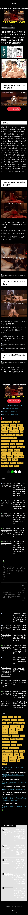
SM (19, 422)
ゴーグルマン (5, 431)
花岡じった (13, 462)
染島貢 (3, 456)
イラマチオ (20, 425)
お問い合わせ (19, 906)
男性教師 (4, 459)
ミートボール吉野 (6, 441)
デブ (22, 431)
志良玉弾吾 (16, 450)
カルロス (9, 428)
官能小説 (12, 444)
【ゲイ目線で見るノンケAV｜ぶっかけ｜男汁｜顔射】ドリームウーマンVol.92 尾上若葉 (19, 532)
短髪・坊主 (14, 459)
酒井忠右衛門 (5, 465)
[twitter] (8, 471)
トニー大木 (4, 434)
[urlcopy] (19, 471)
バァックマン (19, 434)
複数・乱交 (20, 462)
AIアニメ (4, 422)
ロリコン (22, 441)
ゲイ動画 (15, 428)
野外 (11, 465)
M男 (15, 422)
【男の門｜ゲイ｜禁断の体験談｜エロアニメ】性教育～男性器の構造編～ (19, 627)
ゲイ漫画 (21, 428)
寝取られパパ (19, 444)
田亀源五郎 (9, 456)
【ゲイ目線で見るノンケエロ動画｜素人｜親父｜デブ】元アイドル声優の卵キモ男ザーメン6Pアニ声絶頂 (19, 504)
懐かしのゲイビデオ (6, 453)
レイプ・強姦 (15, 441)
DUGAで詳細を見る (14, 109)
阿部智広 (16, 465)
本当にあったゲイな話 (17, 453)
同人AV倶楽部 (5, 444)
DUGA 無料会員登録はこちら (14, 405)
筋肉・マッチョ (5, 462)
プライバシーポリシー (10, 906)
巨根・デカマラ (21, 447)
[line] (12, 471)
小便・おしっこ (5, 447)
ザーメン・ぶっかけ (14, 431)
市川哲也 (4, 450)
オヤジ (3, 428)
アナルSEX (13, 425)
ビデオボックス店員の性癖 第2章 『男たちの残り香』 (19, 682)
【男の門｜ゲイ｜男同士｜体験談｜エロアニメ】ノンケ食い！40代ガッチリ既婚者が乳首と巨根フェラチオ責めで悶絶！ (19, 835)
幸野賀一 (10, 450)
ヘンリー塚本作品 (13, 437)
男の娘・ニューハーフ (19, 456)
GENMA (10, 422)
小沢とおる (13, 447)
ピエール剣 (4, 437)
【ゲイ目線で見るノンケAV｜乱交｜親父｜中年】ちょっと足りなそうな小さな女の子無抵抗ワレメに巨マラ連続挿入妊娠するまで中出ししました (19, 489)
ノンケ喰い (11, 434)
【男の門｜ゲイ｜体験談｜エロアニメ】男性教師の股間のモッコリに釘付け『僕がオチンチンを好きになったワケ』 (19, 649)
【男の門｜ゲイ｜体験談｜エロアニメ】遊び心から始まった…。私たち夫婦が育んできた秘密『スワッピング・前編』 (19, 617)
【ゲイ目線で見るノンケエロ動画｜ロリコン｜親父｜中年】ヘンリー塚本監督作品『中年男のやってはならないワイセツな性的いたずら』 (19, 547)
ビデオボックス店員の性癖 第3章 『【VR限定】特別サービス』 (19, 670)
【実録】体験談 (5, 425)
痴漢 (9, 459)
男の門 (14, 3)
